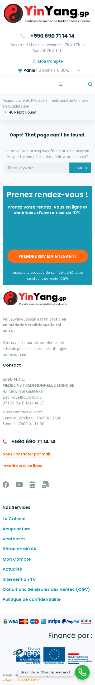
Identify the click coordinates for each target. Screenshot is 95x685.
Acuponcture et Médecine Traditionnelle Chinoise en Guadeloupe (46, 103)
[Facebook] (6, 484)
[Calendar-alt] (32, 484)
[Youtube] (19, 484)
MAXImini (34, 680)
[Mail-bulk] (45, 484)
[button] (60, 84)
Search (80, 168)
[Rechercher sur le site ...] (90, 85)
